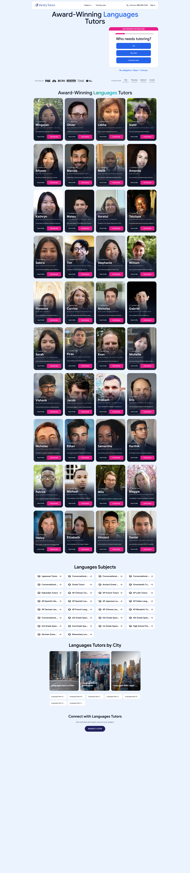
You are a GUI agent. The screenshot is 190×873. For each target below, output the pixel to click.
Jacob (71, 400)
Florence (42, 308)
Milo (101, 491)
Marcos (72, 170)
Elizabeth (73, 537)
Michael (72, 491)
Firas (70, 354)
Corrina (72, 308)
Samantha (105, 446)
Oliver (71, 124)
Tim (69, 262)
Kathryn (41, 216)
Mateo (71, 216)
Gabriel (134, 308)
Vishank (41, 400)
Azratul (103, 216)
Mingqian (42, 124)
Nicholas (104, 308)
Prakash (103, 399)
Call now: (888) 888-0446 (138, 5)
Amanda (135, 170)
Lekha (102, 124)
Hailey (40, 537)
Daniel (133, 537)
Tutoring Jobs (101, 5)
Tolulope (135, 216)
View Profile (40, 137)
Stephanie (105, 262)
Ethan (71, 446)
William (134, 262)
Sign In (152, 5)
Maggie (134, 491)
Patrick (41, 491)
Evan (101, 354)
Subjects (87, 5)
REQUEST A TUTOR (95, 729)
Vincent (103, 537)
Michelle (135, 354)
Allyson (41, 170)
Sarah (40, 354)
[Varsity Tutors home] (45, 5)
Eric (132, 399)
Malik (101, 170)
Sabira (40, 262)
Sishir (133, 124)
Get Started (54, 137)
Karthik (134, 446)
